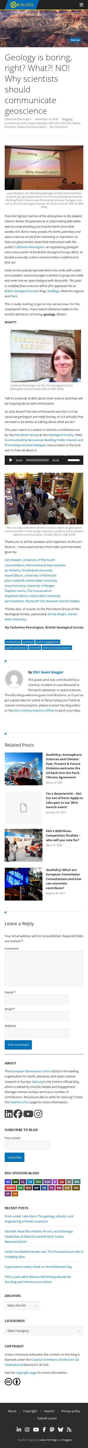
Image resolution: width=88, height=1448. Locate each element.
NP (36, 1188)
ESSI (47, 1182)
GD (62, 1182)
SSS (75, 1188)
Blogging (67, 119)
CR (30, 1182)
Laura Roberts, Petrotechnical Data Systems (35, 565)
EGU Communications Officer (34, 710)
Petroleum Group (26, 435)
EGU (51, 123)
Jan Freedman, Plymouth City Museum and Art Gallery (42, 601)
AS (8, 1182)
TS (15, 1194)
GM (76, 1182)
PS (51, 1188)
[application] (44, 460)
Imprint (49, 1411)
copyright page (26, 1372)
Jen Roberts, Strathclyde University (29, 570)
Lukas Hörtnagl (47, 1439)
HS (20, 1188)
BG (15, 1182)
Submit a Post (20, 1102)
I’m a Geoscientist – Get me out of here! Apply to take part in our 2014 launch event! (64, 800)
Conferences (12, 123)
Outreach (10, 126)
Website (10, 1026)
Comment (12, 948)
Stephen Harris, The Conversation (28, 591)
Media (76, 123)
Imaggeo (67, 1439)
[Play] (10, 460)
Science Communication (31, 126)
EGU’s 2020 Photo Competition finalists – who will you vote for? (63, 835)
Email (8, 1009)
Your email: (12, 1138)
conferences (13, 642)
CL (23, 1182)
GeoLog (37, 1082)
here (14, 296)
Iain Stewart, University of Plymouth (30, 560)
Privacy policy (70, 1411)
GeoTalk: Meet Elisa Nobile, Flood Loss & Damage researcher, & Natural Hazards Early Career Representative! (39, 1236)
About (12, 1411)
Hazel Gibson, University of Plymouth (31, 575)
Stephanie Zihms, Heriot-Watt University (33, 596)
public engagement (47, 642)
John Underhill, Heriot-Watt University (31, 580)
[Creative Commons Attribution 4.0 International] (8, 1384)
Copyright (30, 1411)
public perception (16, 647)
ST (8, 1194)
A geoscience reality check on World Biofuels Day (38, 1267)
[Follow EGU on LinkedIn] (19, 1429)
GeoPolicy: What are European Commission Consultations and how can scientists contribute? (63, 879)
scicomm (35, 647)
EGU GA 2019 (63, 123)
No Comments (58, 126)
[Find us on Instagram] (38, 1113)
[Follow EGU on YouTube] (36, 1429)
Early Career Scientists (34, 123)
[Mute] (64, 454)
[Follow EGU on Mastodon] (52, 1429)
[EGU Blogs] (22, 8)
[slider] (74, 460)
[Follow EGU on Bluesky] (60, 1429)
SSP (67, 1188)
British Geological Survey (21, 291)
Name (9, 992)
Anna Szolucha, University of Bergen (30, 586)
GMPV (10, 1188)
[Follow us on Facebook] (18, 1113)
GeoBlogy (53, 291)
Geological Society (60, 435)
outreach (28, 642)
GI (69, 1182)
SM (59, 1188)
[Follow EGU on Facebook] (44, 1429)
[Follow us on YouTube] (28, 1113)
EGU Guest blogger (48, 672)
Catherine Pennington (18, 119)
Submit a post (47, 1418)
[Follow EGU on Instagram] (27, 1429)
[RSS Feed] (69, 1429)
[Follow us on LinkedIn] (9, 1113)
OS (44, 1188)
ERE (38, 1182)
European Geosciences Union (31, 1071)
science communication (57, 647)
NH (28, 1188)
